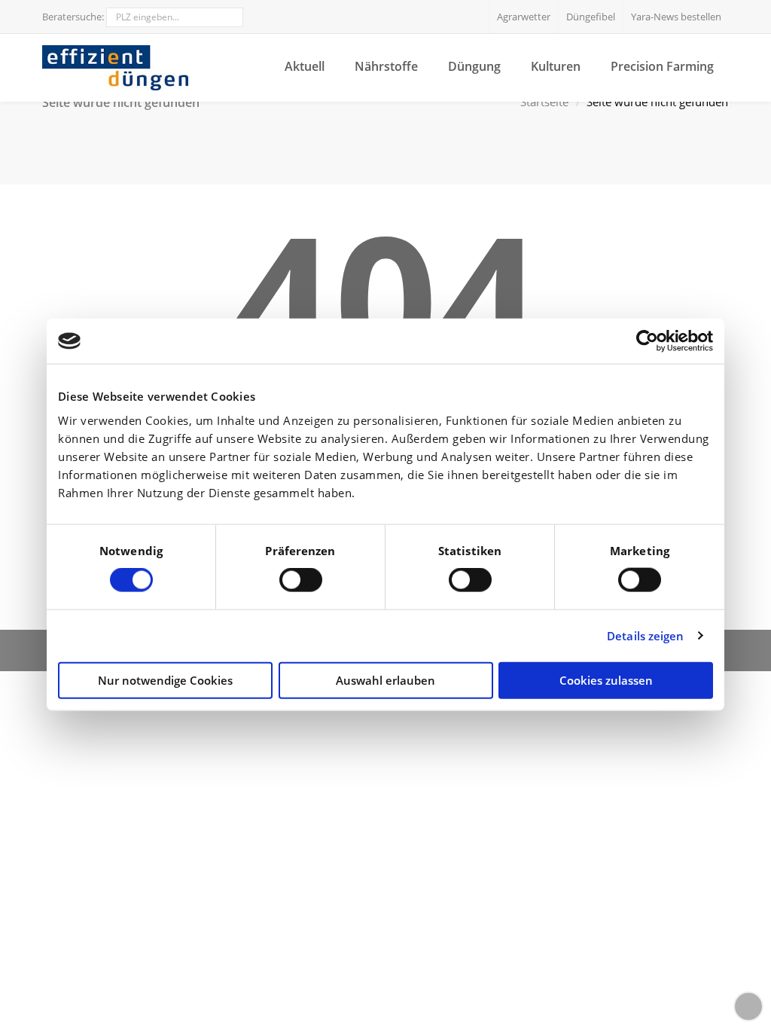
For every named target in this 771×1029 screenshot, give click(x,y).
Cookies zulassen (606, 679)
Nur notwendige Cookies (165, 679)
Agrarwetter (523, 16)
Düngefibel (590, 16)
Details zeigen (645, 635)
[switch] (300, 580)
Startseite (544, 102)
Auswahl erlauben (385, 679)
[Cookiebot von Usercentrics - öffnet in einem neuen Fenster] (647, 341)
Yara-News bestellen (676, 16)
